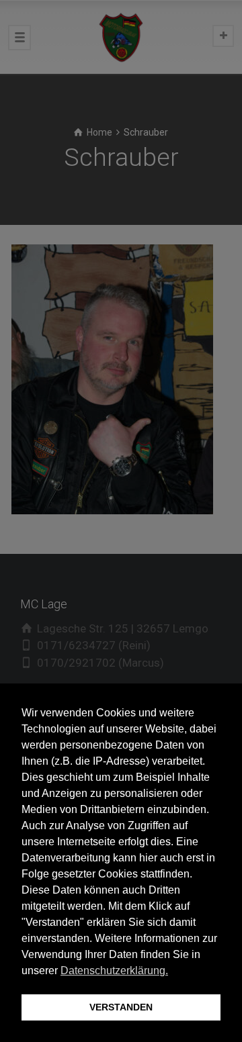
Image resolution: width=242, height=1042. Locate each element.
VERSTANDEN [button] (121, 1007)
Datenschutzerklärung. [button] (114, 970)
